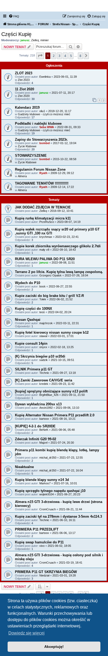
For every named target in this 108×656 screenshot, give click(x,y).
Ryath (43, 173)
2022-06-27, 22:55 (60, 286)
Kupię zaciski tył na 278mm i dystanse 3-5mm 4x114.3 (58, 516)
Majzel (43, 442)
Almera (22, 176)
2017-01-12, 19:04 (64, 143)
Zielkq (35, 40)
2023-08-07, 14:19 (68, 221)
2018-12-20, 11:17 (59, 111)
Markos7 (45, 483)
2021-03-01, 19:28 (64, 575)
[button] (40, 56)
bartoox (44, 418)
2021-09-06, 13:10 (67, 407)
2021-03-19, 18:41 (70, 562)
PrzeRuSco (46, 221)
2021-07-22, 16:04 (71, 470)
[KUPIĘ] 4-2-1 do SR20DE (35, 426)
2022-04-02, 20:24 (59, 312)
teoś (42, 312)
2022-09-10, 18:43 (64, 249)
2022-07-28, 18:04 (76, 275)
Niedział (44, 575)
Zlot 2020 (24, 95)
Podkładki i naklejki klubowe (38, 123)
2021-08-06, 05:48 (63, 429)
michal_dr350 (47, 457)
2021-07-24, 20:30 (62, 442)
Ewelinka (45, 76)
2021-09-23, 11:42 (62, 383)
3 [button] (59, 55)
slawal (43, 336)
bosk (42, 286)
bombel (44, 143)
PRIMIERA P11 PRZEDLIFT (36, 529)
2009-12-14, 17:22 (62, 186)
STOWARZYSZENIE (31, 156)
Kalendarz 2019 (27, 107)
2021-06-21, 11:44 (70, 509)
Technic (44, 372)
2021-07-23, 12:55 (71, 457)
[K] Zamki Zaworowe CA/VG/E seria (43, 380)
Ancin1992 (46, 407)
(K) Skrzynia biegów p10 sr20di (40, 356)
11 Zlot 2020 (24, 89)
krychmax (45, 236)
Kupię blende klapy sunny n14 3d (42, 480)
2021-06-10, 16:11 (63, 520)
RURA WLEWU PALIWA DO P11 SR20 (45, 259)
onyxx (43, 347)
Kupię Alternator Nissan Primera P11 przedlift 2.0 (54, 415)
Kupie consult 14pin (31, 343)
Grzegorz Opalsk (50, 275)
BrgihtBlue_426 (48, 394)
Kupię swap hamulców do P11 (39, 542)
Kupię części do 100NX (33, 309)
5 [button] (71, 55)
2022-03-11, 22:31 (67, 323)
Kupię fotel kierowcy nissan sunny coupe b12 (52, 332)
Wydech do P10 (27, 283)
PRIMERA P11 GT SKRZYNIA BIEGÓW (46, 572)
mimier (44, 40)
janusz (25, 40)
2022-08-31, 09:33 (68, 127)
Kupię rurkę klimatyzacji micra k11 (43, 218)
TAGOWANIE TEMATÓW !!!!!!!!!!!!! (41, 183)
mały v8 (44, 249)
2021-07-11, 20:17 (63, 92)
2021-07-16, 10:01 (65, 483)
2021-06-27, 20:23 (68, 494)
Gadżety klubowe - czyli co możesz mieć (44, 114)
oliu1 (42, 111)
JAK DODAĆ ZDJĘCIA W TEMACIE (43, 207)
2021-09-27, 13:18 (64, 372)
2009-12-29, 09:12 (62, 173)
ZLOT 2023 (23, 73)
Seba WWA (46, 127)
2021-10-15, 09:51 (62, 359)
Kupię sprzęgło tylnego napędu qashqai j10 (50, 491)
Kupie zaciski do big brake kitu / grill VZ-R (49, 296)
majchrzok (46, 323)
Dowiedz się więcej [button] (26, 633)
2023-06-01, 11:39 (65, 76)
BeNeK (43, 429)
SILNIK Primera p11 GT (33, 369)
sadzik (43, 359)
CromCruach (47, 509)
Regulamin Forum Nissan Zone (40, 169)
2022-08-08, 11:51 (63, 262)
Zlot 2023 (24, 79)
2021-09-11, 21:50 (73, 394)
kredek (43, 383)
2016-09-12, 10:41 (61, 210)
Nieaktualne (24, 467)
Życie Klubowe (27, 146)
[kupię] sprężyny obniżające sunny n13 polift (51, 391)
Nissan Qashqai (27, 320)
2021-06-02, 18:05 (59, 545)
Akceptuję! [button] (54, 646)
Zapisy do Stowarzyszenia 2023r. (41, 139)
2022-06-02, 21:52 (61, 299)
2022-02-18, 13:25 (62, 347)
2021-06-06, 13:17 (63, 532)
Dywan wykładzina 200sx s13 (38, 404)
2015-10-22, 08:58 (64, 159)
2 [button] (54, 55)
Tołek (42, 299)
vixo (42, 545)
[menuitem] (14, 16)
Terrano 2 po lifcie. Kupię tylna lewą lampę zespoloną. (59, 272)
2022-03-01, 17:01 (62, 336)
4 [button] (65, 55)
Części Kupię (16, 34)
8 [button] (80, 55)
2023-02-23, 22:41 (67, 236)
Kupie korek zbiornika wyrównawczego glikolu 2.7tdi (58, 246)
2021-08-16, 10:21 (63, 418)
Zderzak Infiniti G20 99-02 (35, 439)
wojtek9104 (46, 494)
